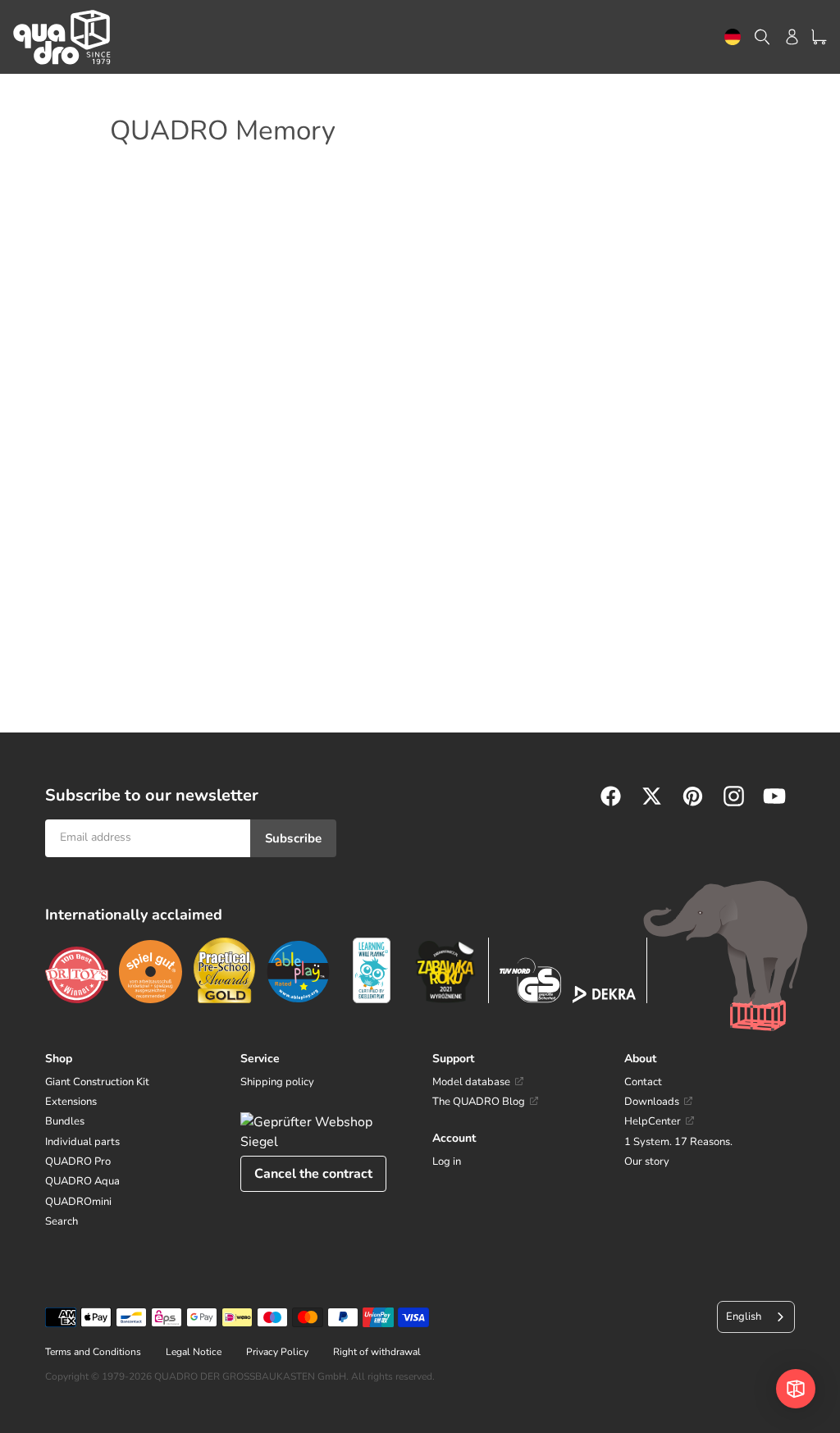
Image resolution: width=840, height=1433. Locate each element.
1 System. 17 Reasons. (678, 1141)
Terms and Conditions (93, 1351)
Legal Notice (193, 1351)
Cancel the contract (313, 1174)
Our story (646, 1161)
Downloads (651, 1101)
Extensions (71, 1101)
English (743, 1316)
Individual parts (82, 1141)
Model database (471, 1082)
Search (61, 1221)
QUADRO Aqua (82, 1181)
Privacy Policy (277, 1351)
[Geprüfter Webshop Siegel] (324, 1132)
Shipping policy (277, 1082)
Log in (446, 1161)
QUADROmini (78, 1201)
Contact (643, 1082)
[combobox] (732, 37)
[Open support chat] (795, 1388)
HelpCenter (652, 1121)
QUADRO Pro (78, 1161)
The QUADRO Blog (478, 1101)
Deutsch (732, 37)
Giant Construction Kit (97, 1082)
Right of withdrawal (377, 1351)
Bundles (64, 1121)
